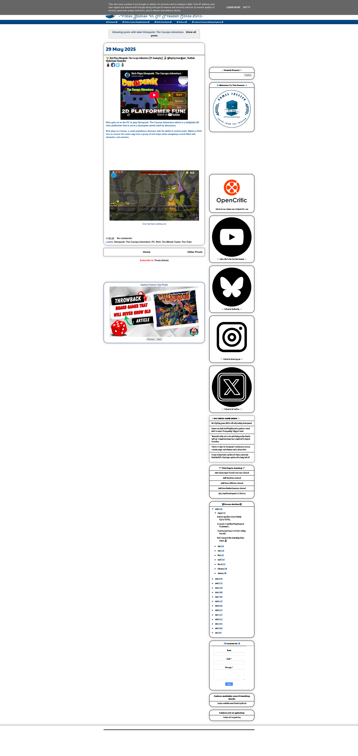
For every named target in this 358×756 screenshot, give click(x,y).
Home (146, 252)
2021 (217, 597)
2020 (217, 601)
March (220, 564)
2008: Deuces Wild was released (232, 483)
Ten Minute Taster (171, 242)
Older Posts (194, 252)
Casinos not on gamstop (232, 717)
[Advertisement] (154, 272)
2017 (217, 615)
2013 (217, 633)
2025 (217, 579)
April (220, 560)
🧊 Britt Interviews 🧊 (163, 22)
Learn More (233, 7)
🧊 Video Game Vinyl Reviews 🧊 (136, 22)
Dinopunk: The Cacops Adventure (132, 242)
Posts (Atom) (162, 260)
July (219, 546)
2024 (217, 583)
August (220, 513)
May (219, 555)
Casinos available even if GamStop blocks (232, 703)
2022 (217, 592)
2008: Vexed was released (232, 478)
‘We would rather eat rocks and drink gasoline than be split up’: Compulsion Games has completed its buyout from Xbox (230, 439)
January (220, 573)
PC (153, 242)
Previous (151, 339)
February (221, 569)
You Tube (187, 242)
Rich (158, 242)
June (219, 551)
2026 (217, 509)
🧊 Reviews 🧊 (112, 22)
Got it (246, 7)
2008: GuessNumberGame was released (232, 488)
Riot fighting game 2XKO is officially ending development (231, 423)
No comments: (125, 238)
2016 (217, 619)
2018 (217, 610)
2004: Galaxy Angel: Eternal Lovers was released (232, 473)
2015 (217, 624)
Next (159, 339)
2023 (217, 588)
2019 (217, 606)
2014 (217, 628)
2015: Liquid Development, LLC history (231, 493)
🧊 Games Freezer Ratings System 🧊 (207, 22)
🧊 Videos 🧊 (182, 22)
